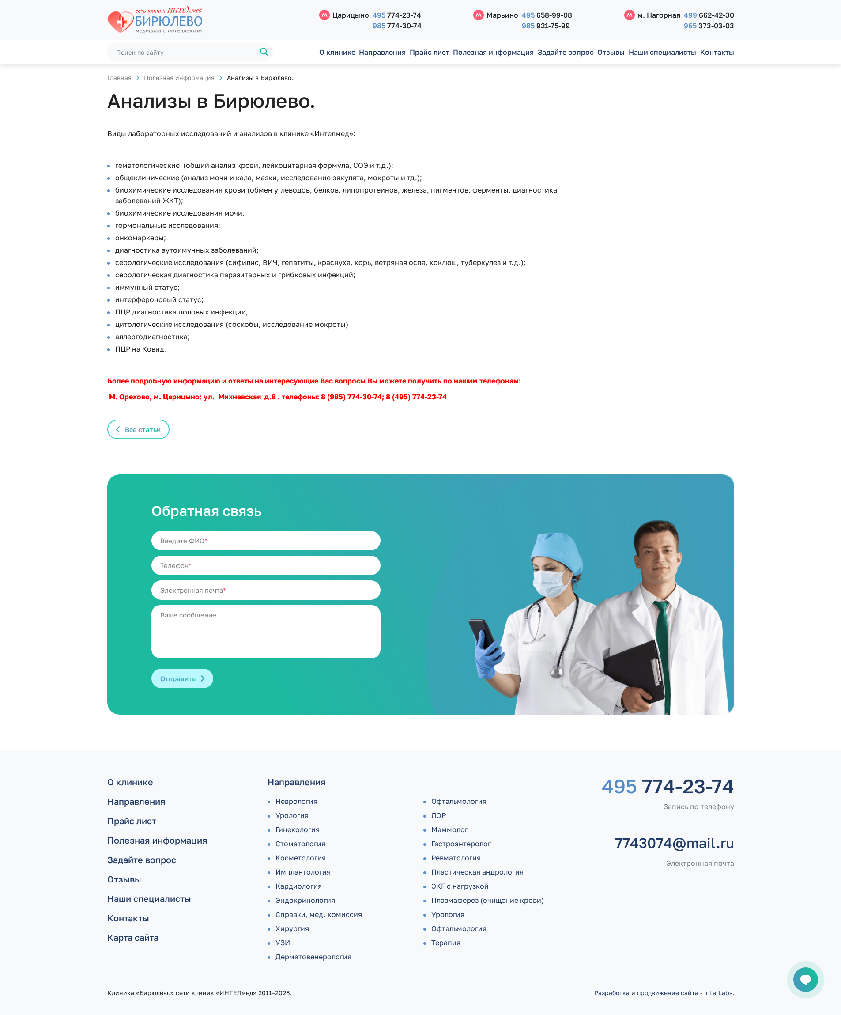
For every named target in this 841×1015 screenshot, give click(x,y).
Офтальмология (458, 801)
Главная (119, 77)
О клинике (337, 52)
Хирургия (292, 928)
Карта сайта (132, 937)
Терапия (445, 942)
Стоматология (300, 843)
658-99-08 (547, 15)
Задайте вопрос (566, 52)
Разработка (612, 992)
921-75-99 (546, 25)
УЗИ (282, 942)
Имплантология (303, 871)
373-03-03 (709, 25)
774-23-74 (397, 15)
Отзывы (611, 52)
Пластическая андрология (477, 871)
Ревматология (456, 857)
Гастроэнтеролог (461, 843)
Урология (292, 815)
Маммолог (449, 829)
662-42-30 (709, 15)
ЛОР (438, 815)
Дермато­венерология (313, 956)
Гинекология (297, 829)
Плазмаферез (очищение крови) (487, 900)
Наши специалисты (662, 52)
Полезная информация (493, 52)
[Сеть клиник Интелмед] (208, 20)
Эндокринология (305, 900)
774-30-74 (397, 25)
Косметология (300, 857)
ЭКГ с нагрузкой (460, 886)
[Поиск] (264, 52)
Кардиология (298, 886)
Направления (382, 52)
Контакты (717, 52)
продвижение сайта (667, 992)
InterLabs (718, 992)
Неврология (296, 801)
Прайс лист (429, 52)
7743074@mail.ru (674, 842)
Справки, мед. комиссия (318, 914)
